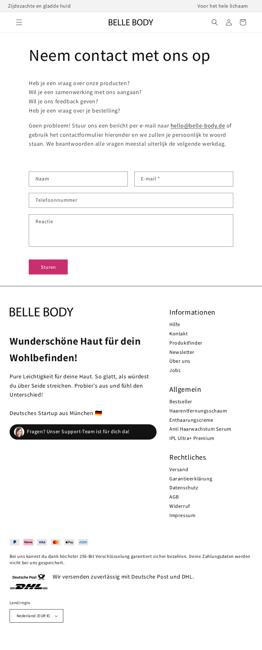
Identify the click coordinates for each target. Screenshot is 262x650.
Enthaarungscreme (191, 420)
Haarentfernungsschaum (198, 410)
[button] (19, 22)
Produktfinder (186, 343)
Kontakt (178, 333)
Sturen (48, 267)
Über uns (179, 361)
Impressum (182, 515)
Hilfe (174, 324)
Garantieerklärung (190, 478)
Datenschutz (183, 487)
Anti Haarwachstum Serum (200, 429)
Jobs (175, 370)
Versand (178, 469)
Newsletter (182, 352)
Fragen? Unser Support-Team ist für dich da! (78, 431)
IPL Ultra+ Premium (191, 438)
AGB (174, 496)
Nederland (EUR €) (33, 615)
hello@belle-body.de (198, 125)
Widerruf (179, 506)
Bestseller (180, 401)
